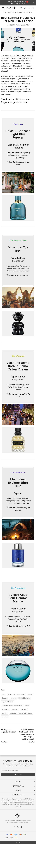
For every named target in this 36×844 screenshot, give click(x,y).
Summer (23, 709)
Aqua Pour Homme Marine (16, 694)
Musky (27, 153)
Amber (9, 271)
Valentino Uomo (17, 366)
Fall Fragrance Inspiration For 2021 (8, 731)
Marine (18, 498)
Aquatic (26, 155)
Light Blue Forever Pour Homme (12, 705)
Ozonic (21, 153)
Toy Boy (4, 713)
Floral (22, 266)
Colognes (13, 698)
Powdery (21, 158)
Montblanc (18, 483)
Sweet (27, 271)
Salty (22, 501)
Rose (17, 266)
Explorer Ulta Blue (7, 702)
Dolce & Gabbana (18, 134)
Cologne (4, 698)
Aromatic (19, 155)
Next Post (32, 742)
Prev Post (4, 742)
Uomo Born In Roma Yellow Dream (21, 713)
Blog (9, 12)
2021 (3, 694)
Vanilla (18, 389)
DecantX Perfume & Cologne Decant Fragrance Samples (7, 7)
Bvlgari (18, 598)
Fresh (19, 387)
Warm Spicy (19, 385)
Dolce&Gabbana (24, 698)
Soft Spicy (16, 268)
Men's (27, 705)
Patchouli (16, 503)
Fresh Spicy (11, 155)
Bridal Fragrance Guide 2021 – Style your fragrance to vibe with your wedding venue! (26, 734)
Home (5, 12)
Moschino (18, 249)
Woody (14, 158)
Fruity (10, 387)
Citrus (16, 153)
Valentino (5, 717)
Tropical (25, 387)
